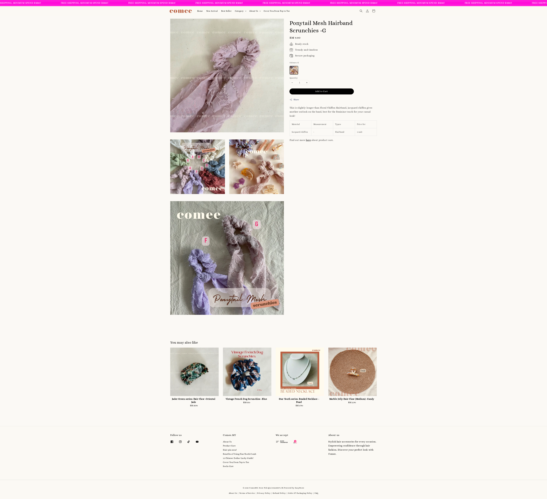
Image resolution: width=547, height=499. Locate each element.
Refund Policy (279, 493)
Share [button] (296, 99)
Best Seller (226, 11)
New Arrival (212, 11)
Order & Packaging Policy (300, 493)
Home (200, 11)
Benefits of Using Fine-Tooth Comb (239, 454)
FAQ (316, 493)
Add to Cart (321, 91)
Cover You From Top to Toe (277, 11)
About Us (253, 11)
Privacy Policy (264, 493)
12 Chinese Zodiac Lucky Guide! (238, 458)
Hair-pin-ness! (230, 450)
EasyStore (299, 488)
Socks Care (228, 466)
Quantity (294, 78)
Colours (294, 63)
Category (239, 11)
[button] (361, 11)
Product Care (229, 446)
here (308, 140)
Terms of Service (247, 493)
